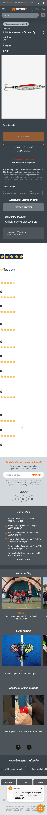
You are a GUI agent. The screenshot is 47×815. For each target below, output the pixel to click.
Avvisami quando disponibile (23, 149)
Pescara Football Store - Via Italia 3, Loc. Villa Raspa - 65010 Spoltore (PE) (25, 547)
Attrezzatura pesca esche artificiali (16, 24)
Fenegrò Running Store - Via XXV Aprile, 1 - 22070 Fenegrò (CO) (24, 526)
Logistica (8, 782)
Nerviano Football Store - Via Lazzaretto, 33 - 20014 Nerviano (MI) (24, 554)
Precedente (4, 279)
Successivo (13, 279)
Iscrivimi (36, 474)
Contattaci (24, 782)
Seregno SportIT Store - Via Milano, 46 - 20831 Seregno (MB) (22, 519)
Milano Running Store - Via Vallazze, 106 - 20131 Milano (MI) (23, 533)
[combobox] (21, 15)
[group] (21, 600)
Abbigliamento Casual (13, 769)
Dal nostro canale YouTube (23, 687)
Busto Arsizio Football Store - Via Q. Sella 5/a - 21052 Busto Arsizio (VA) (24, 540)
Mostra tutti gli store (23, 559)
